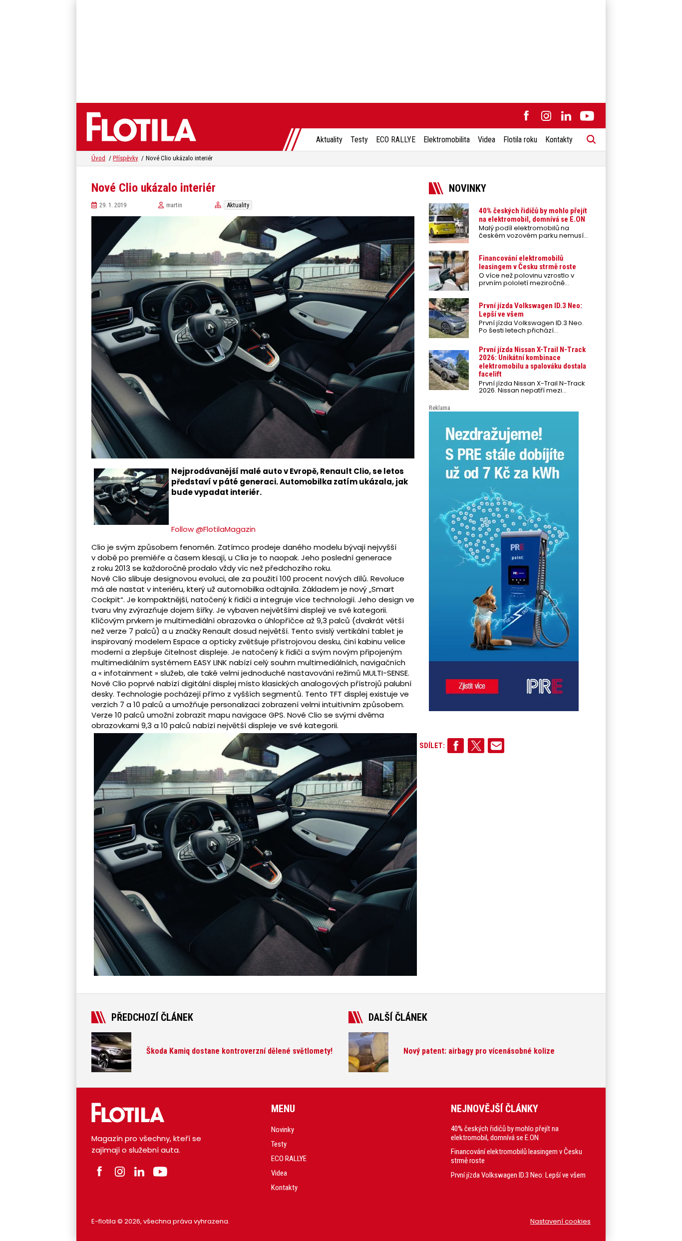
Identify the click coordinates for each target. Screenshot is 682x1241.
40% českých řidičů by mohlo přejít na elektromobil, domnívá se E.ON (505, 1133)
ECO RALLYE (395, 139)
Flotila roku (520, 139)
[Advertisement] (341, 50)
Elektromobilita (446, 139)
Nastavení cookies (560, 1221)
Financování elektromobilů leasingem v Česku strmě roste (516, 1156)
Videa (486, 139)
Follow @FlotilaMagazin (213, 529)
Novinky (282, 1129)
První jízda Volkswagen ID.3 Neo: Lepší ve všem (518, 1175)
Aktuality (329, 139)
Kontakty (559, 139)
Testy (359, 139)
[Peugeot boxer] (510, 561)
